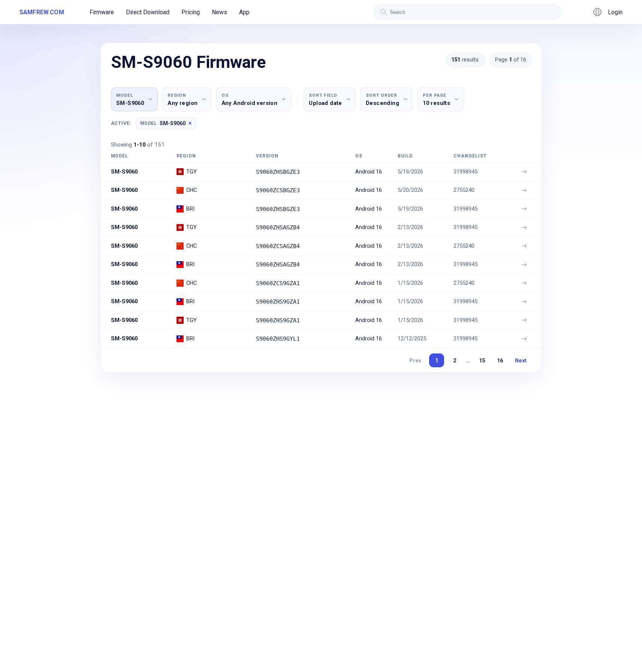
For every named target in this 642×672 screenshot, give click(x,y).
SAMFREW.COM (41, 12)
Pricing (190, 12)
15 (482, 360)
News (219, 12)
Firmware (102, 12)
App (244, 12)
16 (500, 360)
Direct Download (147, 12)
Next (521, 360)
